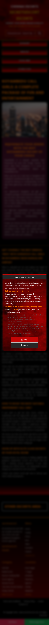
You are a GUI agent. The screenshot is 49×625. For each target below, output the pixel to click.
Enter (24, 339)
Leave (24, 345)
